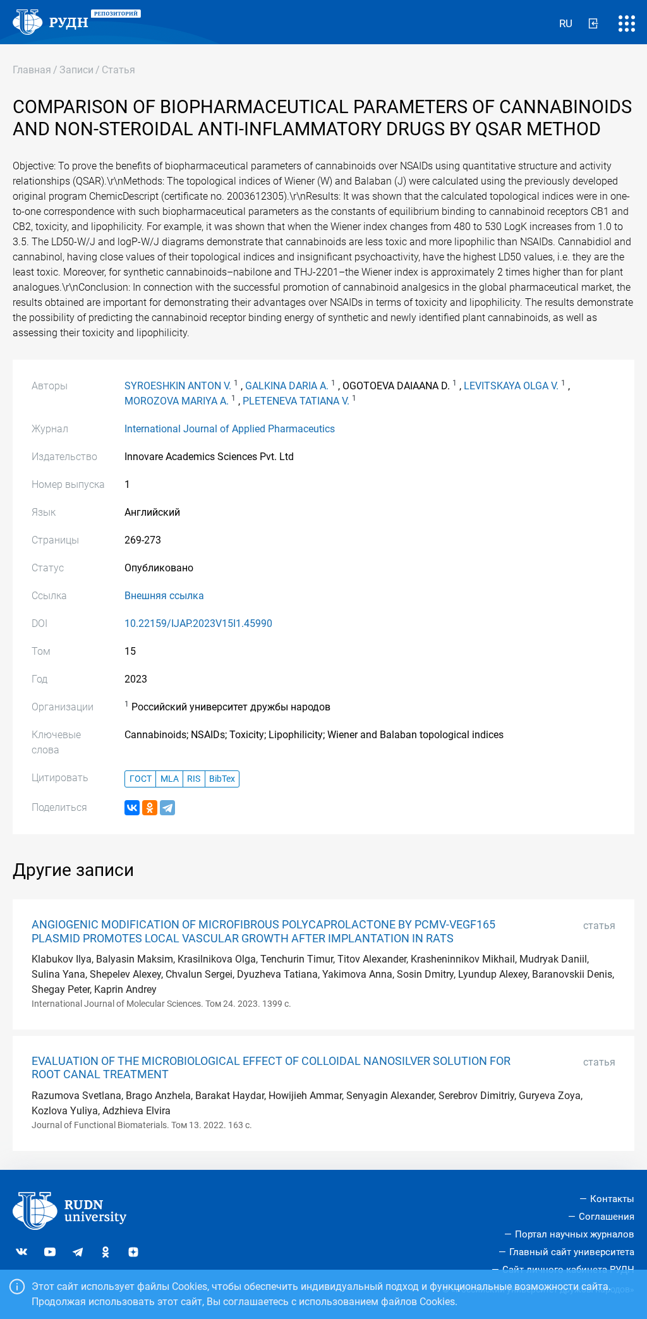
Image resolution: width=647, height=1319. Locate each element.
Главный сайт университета (571, 1252)
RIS (193, 779)
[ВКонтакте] (132, 807)
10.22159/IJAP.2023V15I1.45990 (198, 623)
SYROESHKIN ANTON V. (177, 386)
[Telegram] (167, 807)
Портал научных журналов (574, 1234)
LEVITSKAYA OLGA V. (511, 386)
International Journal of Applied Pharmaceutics (229, 429)
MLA (169, 779)
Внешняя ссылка (164, 596)
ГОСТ (141, 779)
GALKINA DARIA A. (287, 386)
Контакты (612, 1199)
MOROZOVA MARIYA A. (176, 401)
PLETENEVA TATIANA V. (296, 401)
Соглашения (606, 1216)
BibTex (222, 779)
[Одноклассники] (149, 807)
